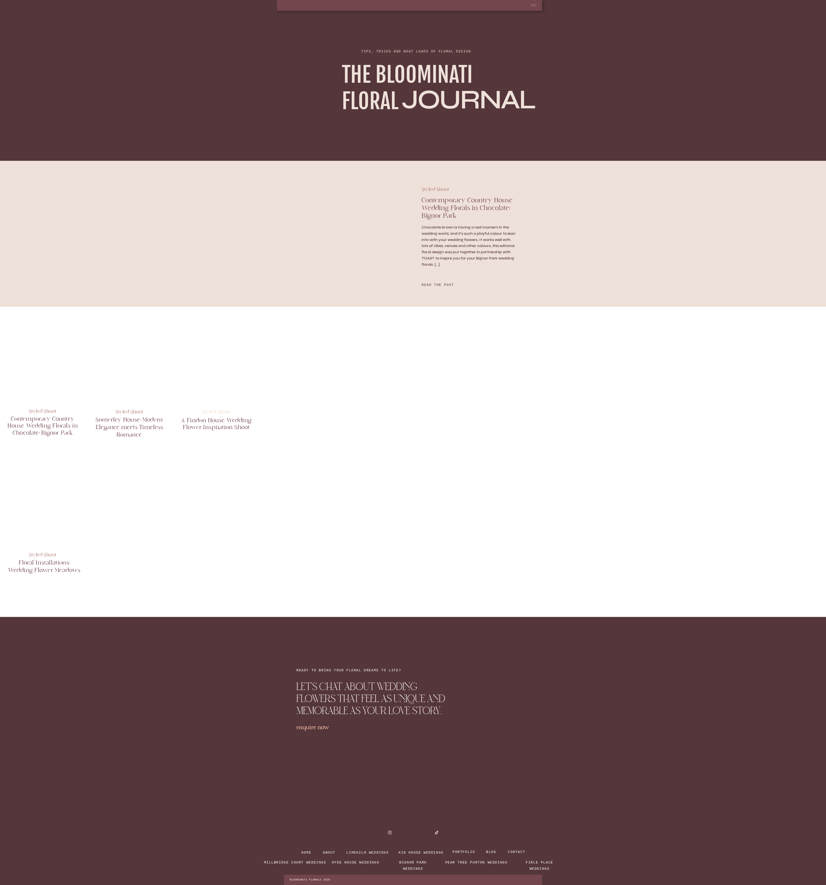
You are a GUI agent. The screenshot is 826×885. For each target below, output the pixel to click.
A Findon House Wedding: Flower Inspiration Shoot (216, 424)
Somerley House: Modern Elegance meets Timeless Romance (129, 428)
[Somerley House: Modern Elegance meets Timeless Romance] (129, 359)
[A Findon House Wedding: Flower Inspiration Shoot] (216, 359)
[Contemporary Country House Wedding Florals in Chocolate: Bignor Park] (42, 359)
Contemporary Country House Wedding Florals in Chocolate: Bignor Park (467, 208)
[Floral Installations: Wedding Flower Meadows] (42, 502)
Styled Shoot (435, 190)
